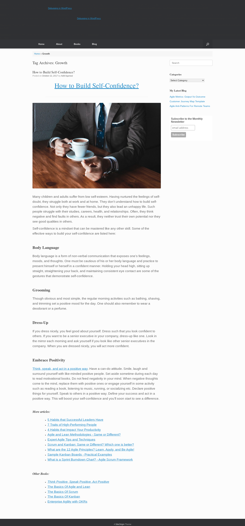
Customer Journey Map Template (187, 101)
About (59, 44)
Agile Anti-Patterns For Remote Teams (190, 106)
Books (77, 44)
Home (41, 44)
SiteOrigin (120, 524)
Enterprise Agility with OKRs (67, 501)
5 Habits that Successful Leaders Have (75, 419)
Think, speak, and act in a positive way (60, 368)
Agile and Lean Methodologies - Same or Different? (84, 434)
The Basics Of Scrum (63, 491)
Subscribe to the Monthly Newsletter (187, 120)
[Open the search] (207, 44)
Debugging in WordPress (60, 8)
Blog (94, 44)
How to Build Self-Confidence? (53, 72)
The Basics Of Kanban (64, 496)
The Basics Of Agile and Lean (69, 486)
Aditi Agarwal (67, 76)
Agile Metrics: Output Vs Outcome (187, 96)
